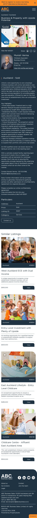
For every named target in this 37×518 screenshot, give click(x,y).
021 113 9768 (24, 63)
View (28, 287)
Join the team (23, 486)
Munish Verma (21, 55)
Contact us (7, 220)
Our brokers (5, 486)
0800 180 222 (11, 499)
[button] (5, 32)
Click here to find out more (17, 4)
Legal (3, 488)
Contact (21, 483)
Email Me (17, 65)
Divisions (33, 516)
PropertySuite (15, 512)
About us (4, 483)
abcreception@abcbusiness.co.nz (17, 502)
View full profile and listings (23, 68)
